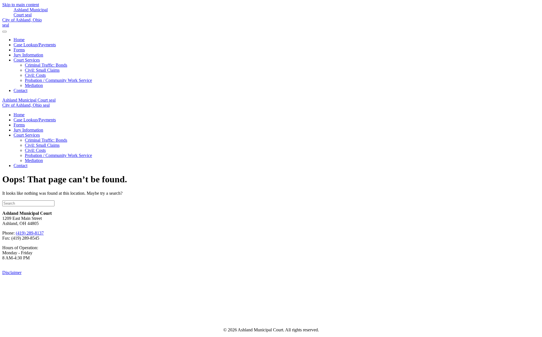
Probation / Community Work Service (58, 80)
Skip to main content (20, 4)
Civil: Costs (35, 75)
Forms (19, 49)
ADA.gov (283, 316)
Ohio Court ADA (329, 316)
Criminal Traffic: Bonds (46, 65)
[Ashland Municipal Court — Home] (29, 14)
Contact (20, 90)
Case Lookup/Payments (35, 44)
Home (19, 39)
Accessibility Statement (225, 316)
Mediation (34, 85)
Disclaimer (11, 272)
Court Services (27, 60)
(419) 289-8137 (30, 233)
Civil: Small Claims (42, 70)
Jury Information (28, 54)
